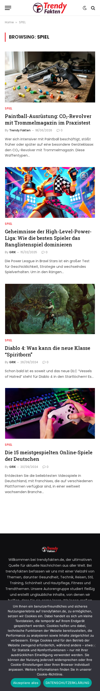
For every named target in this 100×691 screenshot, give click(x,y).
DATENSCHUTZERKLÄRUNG (67, 683)
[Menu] (8, 7)
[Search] (92, 7)
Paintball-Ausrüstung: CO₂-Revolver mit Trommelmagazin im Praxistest (48, 119)
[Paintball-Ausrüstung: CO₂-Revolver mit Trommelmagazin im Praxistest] (50, 76)
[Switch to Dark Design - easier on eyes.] (85, 8)
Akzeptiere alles (25, 683)
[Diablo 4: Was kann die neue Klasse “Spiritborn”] (50, 309)
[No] (94, 645)
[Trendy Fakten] (50, 8)
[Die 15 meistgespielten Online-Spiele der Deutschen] (50, 413)
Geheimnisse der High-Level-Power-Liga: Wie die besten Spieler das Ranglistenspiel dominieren (48, 238)
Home (9, 22)
